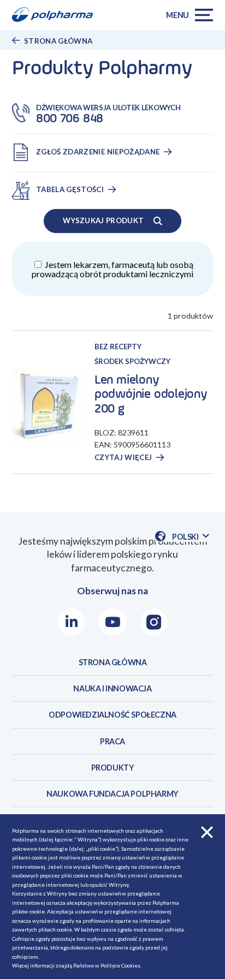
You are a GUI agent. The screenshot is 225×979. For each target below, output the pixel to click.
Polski (190, 537)
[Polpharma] (56, 15)
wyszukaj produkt (103, 220)
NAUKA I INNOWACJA (112, 688)
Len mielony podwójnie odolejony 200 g (150, 394)
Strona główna (58, 41)
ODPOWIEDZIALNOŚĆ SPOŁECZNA (112, 714)
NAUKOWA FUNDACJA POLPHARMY (112, 793)
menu (177, 15)
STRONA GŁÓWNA (113, 662)
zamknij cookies (207, 832)
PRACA (112, 741)
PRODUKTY (112, 767)
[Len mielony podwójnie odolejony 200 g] (53, 405)
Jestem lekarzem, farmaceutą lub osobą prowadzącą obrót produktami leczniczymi (112, 269)
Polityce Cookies (120, 965)
